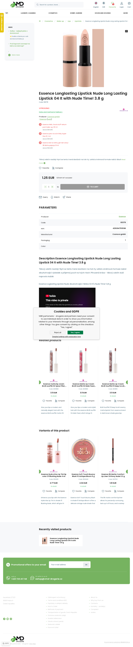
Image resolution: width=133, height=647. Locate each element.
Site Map (33, 644)
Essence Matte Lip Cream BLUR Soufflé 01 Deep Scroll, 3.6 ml (113, 385)
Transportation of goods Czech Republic (62, 612)
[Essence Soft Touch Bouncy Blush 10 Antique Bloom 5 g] (83, 451)
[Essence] (124, 129)
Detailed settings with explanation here (66, 337)
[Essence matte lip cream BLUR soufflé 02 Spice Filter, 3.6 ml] (53, 360)
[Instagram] (11, 619)
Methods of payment (55, 609)
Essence (43, 119)
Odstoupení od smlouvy (56, 597)
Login (86, 564)
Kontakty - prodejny (98, 606)
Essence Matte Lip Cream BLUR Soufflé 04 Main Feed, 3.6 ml (83, 385)
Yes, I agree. (75, 332)
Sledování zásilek (54, 624)
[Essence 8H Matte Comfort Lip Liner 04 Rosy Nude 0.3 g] (113, 451)
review (93, 612)
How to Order (52, 606)
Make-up (60, 21)
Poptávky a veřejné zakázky (58, 603)
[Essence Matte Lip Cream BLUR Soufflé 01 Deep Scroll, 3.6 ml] (113, 360)
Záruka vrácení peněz (55, 621)
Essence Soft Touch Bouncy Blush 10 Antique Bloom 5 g (83, 475)
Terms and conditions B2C (57, 600)
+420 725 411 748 (19, 579)
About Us (94, 597)
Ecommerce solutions (112, 642)
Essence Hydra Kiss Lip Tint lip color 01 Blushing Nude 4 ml (53, 475)
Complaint (95, 609)
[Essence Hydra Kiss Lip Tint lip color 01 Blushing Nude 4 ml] (53, 451)
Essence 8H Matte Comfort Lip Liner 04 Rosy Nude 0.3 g (113, 475)
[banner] (17, 5)
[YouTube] (7, 619)
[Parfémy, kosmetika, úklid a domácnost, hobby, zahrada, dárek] (40, 21)
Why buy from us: (97, 600)
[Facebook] (4, 619)
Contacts (94, 603)
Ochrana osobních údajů (57, 615)
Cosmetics (49, 21)
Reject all (57, 332)
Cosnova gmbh (53, 116)
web (49, 119)
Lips (69, 21)
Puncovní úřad (53, 627)
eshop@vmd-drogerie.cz (48, 578)
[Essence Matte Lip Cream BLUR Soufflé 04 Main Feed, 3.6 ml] (83, 360)
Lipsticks (78, 21)
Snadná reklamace (55, 618)
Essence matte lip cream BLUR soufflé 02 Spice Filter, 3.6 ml (53, 385)
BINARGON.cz (125, 642)
